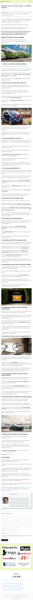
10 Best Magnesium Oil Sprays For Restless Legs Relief (12, 586)
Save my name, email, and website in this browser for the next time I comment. (16, 536)
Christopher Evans (13, 494)
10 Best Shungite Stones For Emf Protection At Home (12, 583)
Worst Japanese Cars (19, 134)
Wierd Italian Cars (10, 454)
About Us (7, 595)
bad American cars (13, 165)
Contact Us (12, 595)
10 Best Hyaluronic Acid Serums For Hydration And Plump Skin (13, 585)
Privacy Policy (21, 595)
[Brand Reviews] (5, 1)
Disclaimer (16, 595)
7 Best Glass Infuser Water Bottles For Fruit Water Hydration (13, 588)
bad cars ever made (23, 66)
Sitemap (25, 595)
